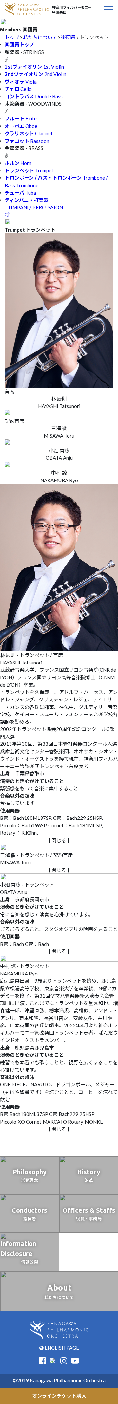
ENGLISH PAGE (61, 1348)
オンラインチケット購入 (59, 1396)
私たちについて (40, 37)
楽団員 (68, 37)
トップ (12, 37)
